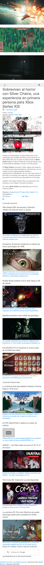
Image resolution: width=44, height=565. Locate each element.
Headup (12, 192)
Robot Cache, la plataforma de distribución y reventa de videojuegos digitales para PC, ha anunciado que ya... (21, 543)
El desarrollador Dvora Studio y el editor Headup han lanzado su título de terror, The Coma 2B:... (20, 506)
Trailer (16, 115)
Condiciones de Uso (20, 562)
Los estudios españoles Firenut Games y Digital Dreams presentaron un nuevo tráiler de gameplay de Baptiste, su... (22, 342)
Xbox (20, 115)
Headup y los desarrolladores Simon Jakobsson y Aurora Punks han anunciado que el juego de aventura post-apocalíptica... (21, 416)
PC (20, 192)
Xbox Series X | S (32, 192)
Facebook (6, 196)
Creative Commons (6, 562)
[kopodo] (5, 85)
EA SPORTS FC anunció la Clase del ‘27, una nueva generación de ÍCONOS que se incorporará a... (20, 377)
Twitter (26, 196)
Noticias (11, 115)
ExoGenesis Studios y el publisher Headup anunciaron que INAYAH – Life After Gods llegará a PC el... (22, 474)
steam (24, 192)
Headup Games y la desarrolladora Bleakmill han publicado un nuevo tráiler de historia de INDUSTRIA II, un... (22, 439)
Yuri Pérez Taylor (11, 110)
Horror (17, 192)
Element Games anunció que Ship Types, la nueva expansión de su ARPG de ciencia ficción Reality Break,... (21, 310)
